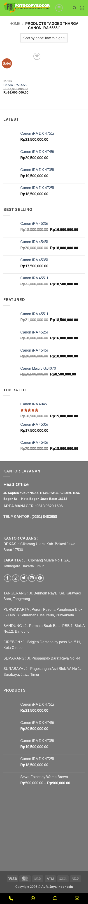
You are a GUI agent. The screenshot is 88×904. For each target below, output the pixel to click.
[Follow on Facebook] (7, 578)
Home (14, 24)
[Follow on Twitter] (24, 578)
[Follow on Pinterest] (40, 578)
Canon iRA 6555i (15, 85)
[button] (59, 8)
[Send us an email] (32, 578)
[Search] (74, 8)
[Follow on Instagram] (15, 578)
